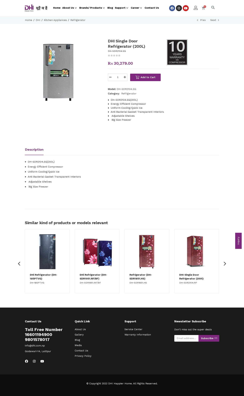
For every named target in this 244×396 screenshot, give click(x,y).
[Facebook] (172, 8)
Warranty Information (137, 334)
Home (56, 7)
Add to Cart (148, 77)
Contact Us (152, 7)
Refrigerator (77, 20)
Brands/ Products (91, 7)
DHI (38, 20)
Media (78, 345)
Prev (203, 20)
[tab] (37, 150)
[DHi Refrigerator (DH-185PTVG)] (47, 251)
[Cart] (203, 8)
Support (120, 7)
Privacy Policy (83, 355)
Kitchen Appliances (55, 20)
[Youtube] (186, 8)
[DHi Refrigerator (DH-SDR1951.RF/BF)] (97, 251)
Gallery (79, 334)
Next (213, 20)
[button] (238, 241)
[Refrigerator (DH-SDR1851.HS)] (146, 251)
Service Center (133, 329)
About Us (68, 7)
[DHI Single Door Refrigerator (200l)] (196, 251)
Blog (110, 7)
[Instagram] (179, 8)
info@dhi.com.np (35, 345)
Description (34, 149)
